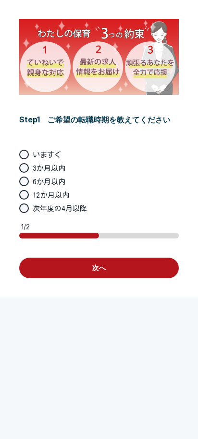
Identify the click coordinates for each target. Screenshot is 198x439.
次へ (99, 267)
